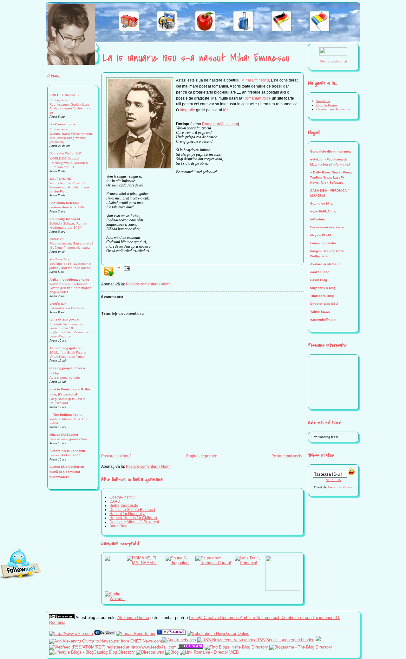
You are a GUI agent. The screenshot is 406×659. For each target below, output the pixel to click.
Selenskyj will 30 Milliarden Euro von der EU (68, 165)
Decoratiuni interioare (327, 227)
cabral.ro (56, 239)
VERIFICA (333, 480)
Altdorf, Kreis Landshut (67, 451)
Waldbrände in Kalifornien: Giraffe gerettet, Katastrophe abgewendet (70, 288)
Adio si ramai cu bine (64, 377)
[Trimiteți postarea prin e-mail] (126, 268)
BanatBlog (118, 526)
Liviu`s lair (57, 303)
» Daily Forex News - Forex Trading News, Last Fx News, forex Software (331, 177)
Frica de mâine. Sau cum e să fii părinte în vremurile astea (71, 245)
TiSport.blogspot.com (65, 348)
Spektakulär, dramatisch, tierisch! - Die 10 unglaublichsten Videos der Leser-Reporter (69, 330)
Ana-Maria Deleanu (64, 203)
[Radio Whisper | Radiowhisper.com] (116, 598)
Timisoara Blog (322, 295)
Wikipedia (323, 101)
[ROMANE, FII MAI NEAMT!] (146, 562)
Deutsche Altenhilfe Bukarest (134, 522)
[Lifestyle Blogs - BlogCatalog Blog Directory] (92, 652)
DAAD (114, 501)
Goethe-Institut (121, 497)
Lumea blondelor (323, 243)
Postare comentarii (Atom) (148, 284)
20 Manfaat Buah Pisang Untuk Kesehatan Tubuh (67, 354)
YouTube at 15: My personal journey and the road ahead (70, 266)
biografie (188, 110)
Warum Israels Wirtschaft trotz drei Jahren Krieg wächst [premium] (71, 138)
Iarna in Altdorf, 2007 (64, 455)
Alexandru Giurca (340, 487)
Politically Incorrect (64, 219)
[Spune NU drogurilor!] (180, 562)
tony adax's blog (323, 288)
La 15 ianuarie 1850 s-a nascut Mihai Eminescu (196, 58)
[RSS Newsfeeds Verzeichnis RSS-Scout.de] (255, 639)
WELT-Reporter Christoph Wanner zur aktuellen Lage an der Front (69, 187)
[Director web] (150, 652)
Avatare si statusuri (325, 264)
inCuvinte (317, 219)
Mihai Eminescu (255, 80)
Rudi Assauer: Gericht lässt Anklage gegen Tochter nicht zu (70, 108)
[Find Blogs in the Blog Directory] (236, 647)
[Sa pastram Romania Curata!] (215, 562)
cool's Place (319, 272)
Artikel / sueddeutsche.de (69, 279)
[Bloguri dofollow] (104, 633)
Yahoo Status (320, 311)
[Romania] (319, 30)
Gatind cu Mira (321, 203)
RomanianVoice (257, 98)
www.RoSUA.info (323, 211)
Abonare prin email (333, 61)
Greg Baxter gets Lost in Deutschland (67, 401)
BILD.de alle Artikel (64, 320)
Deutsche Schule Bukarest (132, 509)
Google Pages (326, 105)
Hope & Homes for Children (133, 518)
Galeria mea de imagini (333, 109)
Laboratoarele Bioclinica (67, 308)
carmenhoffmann (323, 319)
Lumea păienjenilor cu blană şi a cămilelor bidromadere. (66, 472)
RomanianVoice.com (220, 124)
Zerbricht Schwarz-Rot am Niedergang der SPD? (68, 225)
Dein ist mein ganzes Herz (68, 439)
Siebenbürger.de (123, 505)
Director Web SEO (324, 303)
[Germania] (281, 30)
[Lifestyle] (205, 30)
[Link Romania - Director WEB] (209, 652)
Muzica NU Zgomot (63, 434)
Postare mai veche (288, 456)
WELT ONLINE (60, 178)
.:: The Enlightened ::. (65, 414)
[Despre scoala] (129, 30)
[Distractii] (167, 30)
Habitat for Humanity (127, 514)
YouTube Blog (59, 259)
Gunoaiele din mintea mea (330, 151)
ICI (225, 110)
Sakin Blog (318, 280)
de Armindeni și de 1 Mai (67, 207)
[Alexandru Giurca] (171, 633)
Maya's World (320, 235)
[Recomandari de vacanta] (243, 30)
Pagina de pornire (201, 456)
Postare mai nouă (116, 456)
